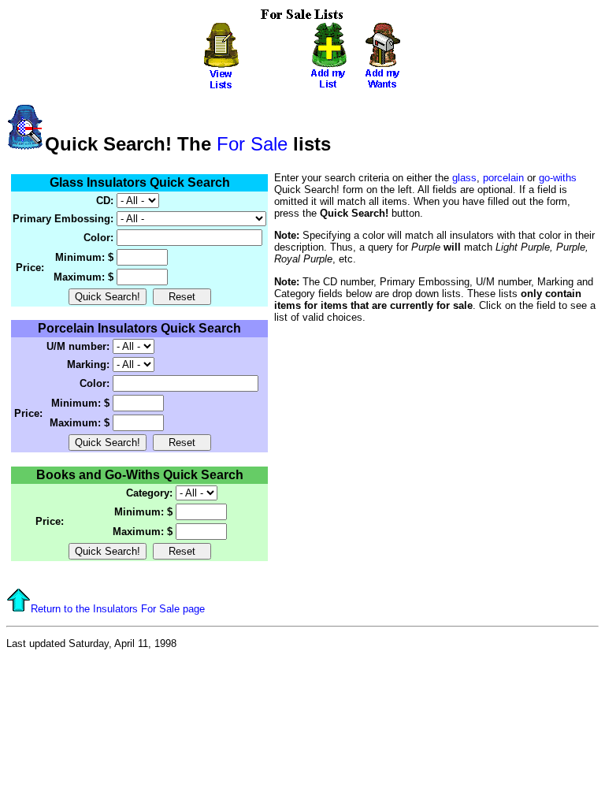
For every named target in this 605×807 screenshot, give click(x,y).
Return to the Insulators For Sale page (118, 609)
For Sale (252, 143)
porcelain (503, 178)
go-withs (558, 178)
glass (464, 178)
